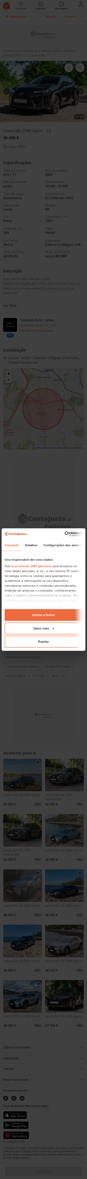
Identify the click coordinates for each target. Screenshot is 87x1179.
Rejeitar (43, 641)
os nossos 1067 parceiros (33, 566)
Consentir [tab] (12, 545)
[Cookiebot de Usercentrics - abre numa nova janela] (64, 534)
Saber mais (41, 628)
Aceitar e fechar (43, 615)
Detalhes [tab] (31, 545)
